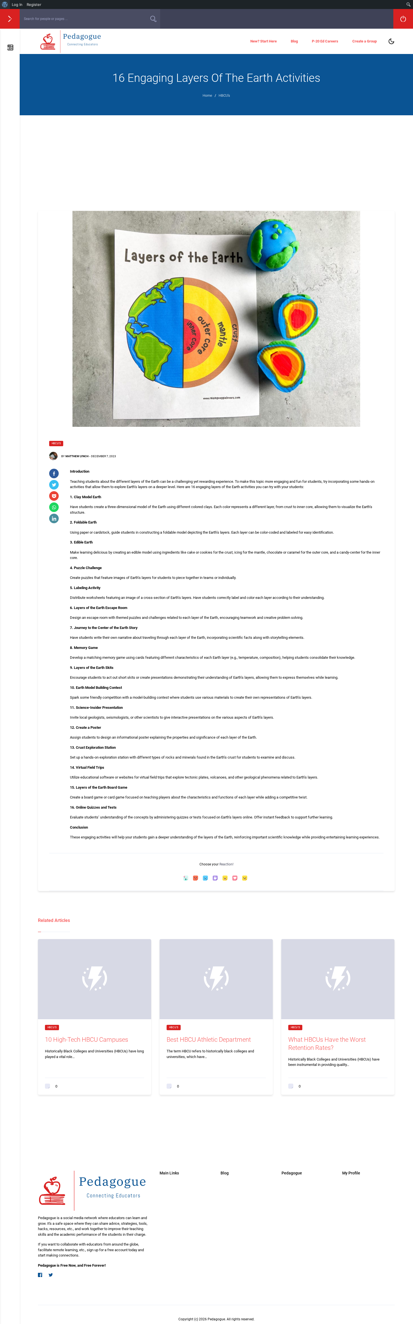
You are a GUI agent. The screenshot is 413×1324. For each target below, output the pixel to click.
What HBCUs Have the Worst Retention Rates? (327, 1043)
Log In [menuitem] (17, 4)
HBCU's (56, 443)
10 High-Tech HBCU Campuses (86, 1039)
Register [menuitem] (34, 4)
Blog (294, 41)
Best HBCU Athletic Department (209, 1039)
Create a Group (364, 41)
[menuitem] (5, 4)
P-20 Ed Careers (325, 41)
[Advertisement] (216, 157)
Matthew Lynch (76, 456)
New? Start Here (263, 41)
